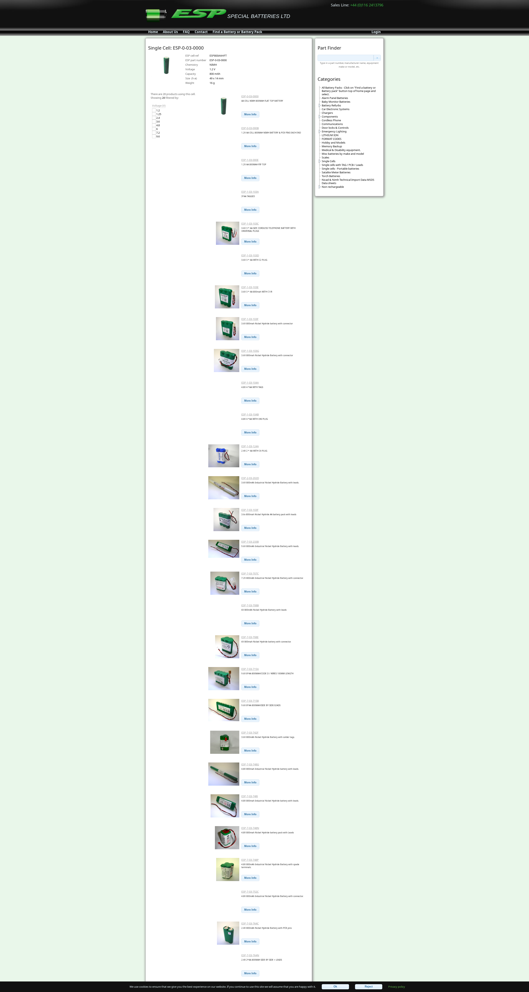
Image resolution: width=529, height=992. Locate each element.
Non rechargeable (333, 187)
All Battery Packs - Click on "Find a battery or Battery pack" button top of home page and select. (349, 91)
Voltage (190, 69)
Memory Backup (332, 146)
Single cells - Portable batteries (340, 168)
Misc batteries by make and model (343, 154)
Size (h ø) (191, 78)
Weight (189, 83)
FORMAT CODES (331, 139)
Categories (329, 79)
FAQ (186, 32)
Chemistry (191, 65)
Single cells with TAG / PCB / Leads (342, 165)
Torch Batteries (331, 176)
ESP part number (195, 60)
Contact (201, 32)
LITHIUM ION (330, 135)
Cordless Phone (331, 120)
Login (376, 32)
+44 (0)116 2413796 (366, 4)
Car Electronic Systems (335, 109)
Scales (325, 157)
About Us (170, 32)
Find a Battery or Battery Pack (237, 32)
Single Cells (328, 161)
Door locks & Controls (335, 128)
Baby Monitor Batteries (336, 101)
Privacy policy (396, 986)
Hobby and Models (333, 142)
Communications (332, 124)
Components (330, 116)
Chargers (327, 113)
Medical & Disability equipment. (341, 150)
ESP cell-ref (192, 55)
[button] (250, 114)
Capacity (190, 74)
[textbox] (345, 58)
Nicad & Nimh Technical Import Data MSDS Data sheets (348, 181)
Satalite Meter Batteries (336, 172)
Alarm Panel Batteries (335, 98)
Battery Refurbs (331, 105)
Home (153, 32)
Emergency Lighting (334, 131)
